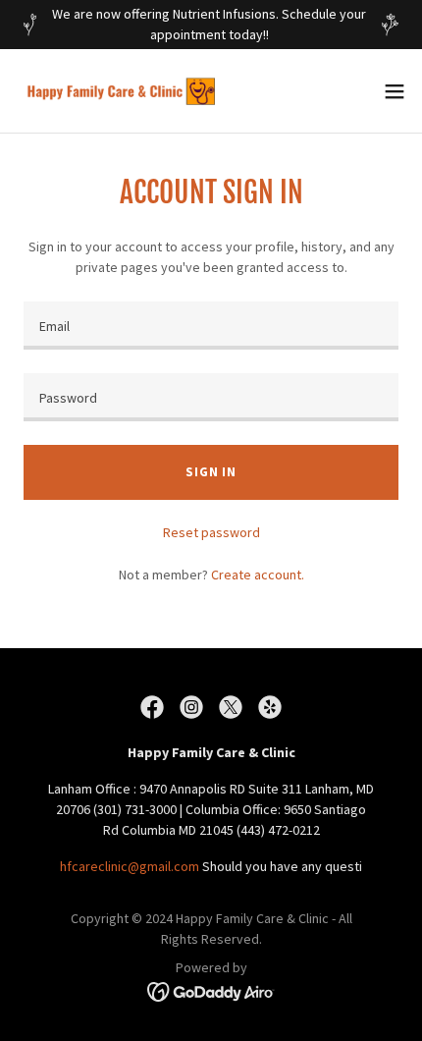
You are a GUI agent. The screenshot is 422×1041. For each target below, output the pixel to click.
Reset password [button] (211, 532)
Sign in (211, 472)
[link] (126, 91)
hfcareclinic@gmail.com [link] (129, 866)
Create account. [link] (257, 574)
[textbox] (211, 325)
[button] (394, 91)
